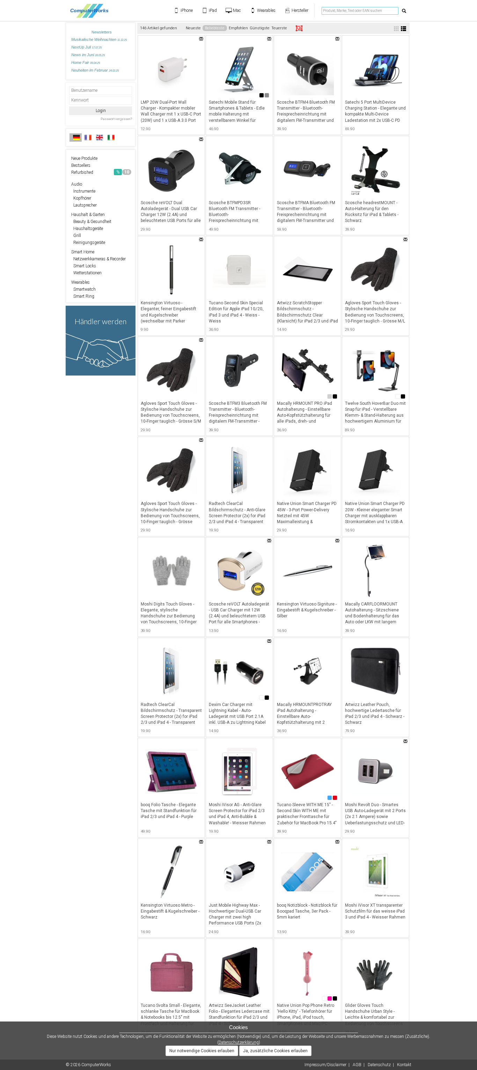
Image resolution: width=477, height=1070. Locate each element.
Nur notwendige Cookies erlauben (201, 1050)
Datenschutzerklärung (239, 1042)
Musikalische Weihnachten (99, 39)
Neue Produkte (84, 158)
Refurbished (100, 172)
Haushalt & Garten (88, 214)
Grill (76, 235)
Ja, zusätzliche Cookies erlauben (275, 1050)
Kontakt (404, 1064)
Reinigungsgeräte (88, 242)
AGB (357, 1064)
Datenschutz (379, 1064)
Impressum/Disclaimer (325, 1064)
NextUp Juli (86, 47)
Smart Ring (82, 296)
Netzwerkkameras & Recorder (98, 259)
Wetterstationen (86, 272)
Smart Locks (83, 265)
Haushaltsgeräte (87, 228)
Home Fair (85, 62)
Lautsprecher (84, 205)
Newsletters (101, 32)
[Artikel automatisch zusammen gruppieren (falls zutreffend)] (299, 28)
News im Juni (88, 55)
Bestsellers (80, 165)
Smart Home (82, 252)
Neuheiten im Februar (95, 70)
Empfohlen (238, 28)
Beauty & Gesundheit (91, 221)
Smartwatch (83, 289)
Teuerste (279, 28)
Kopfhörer (81, 198)
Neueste (193, 28)
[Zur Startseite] (91, 10)
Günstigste (260, 28)
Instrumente (83, 191)
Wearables (80, 282)
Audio (76, 184)
